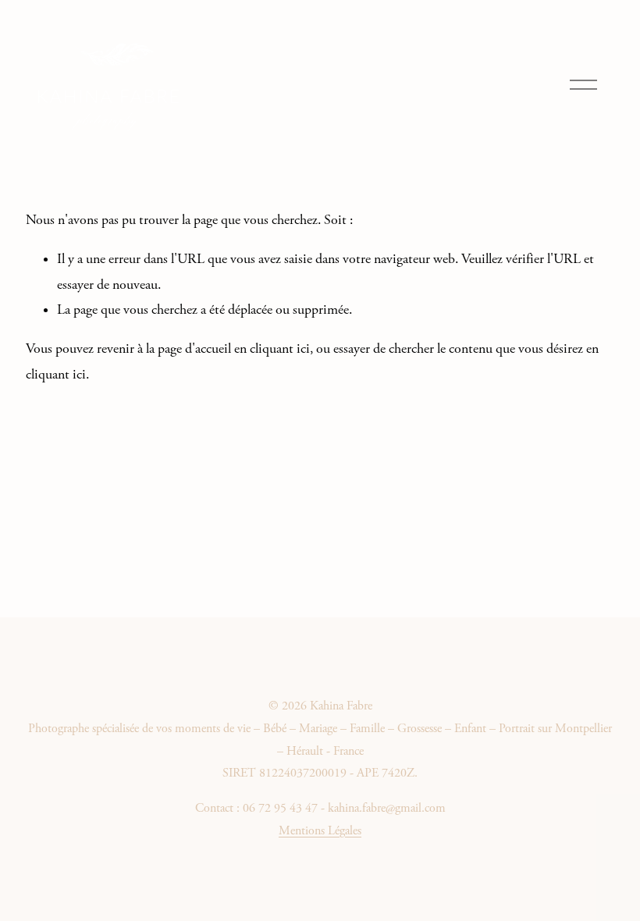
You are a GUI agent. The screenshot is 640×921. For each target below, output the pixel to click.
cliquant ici (280, 348)
